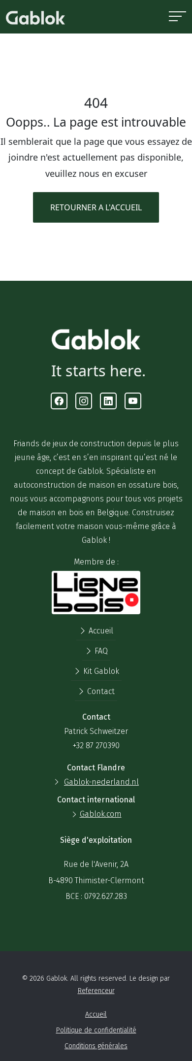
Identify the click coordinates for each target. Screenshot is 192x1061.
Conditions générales (96, 1046)
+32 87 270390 (96, 745)
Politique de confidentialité (96, 1030)
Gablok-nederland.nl (101, 782)
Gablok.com (101, 814)
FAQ (100, 651)
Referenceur (96, 991)
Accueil (100, 630)
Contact (100, 691)
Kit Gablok (100, 671)
